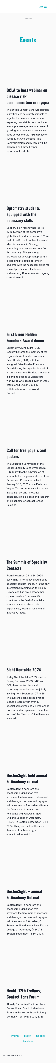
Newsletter (28, 1041)
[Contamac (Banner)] (28, 25)
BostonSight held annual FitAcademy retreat (27, 778)
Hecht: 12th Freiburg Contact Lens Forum (24, 993)
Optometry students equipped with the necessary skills (23, 214)
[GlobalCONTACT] (26, 6)
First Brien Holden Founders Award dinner (25, 337)
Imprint (15, 1035)
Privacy (27, 1035)
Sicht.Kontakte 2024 (24, 669)
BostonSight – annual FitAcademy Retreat (24, 894)
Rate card (39, 1035)
